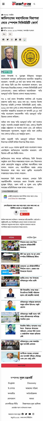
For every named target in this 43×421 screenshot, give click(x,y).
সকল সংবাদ (21, 365)
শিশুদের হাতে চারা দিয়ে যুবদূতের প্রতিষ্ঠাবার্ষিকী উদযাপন (28, 245)
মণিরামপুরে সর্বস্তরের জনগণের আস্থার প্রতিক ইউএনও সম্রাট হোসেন (30, 304)
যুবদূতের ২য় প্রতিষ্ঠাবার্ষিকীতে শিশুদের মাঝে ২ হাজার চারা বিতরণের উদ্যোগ (30, 269)
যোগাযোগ (11, 398)
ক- (10, 34)
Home (5, 15)
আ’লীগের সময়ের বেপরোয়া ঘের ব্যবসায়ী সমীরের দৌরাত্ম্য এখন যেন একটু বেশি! (30, 356)
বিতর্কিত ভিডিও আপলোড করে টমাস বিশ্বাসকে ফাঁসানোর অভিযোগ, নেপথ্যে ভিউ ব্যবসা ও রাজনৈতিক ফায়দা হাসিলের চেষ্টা (30, 331)
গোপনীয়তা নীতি (11, 404)
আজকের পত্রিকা (32, 388)
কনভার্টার (11, 393)
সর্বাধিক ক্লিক (31, 237)
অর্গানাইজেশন (31, 393)
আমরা (31, 398)
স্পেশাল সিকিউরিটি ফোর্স (9, 191)
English (11, 383)
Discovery (31, 383)
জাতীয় (11, 15)
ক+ (4, 34)
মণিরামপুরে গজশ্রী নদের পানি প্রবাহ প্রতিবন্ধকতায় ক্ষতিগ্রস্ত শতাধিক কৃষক (30, 316)
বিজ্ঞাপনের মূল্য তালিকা (32, 404)
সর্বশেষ (11, 237)
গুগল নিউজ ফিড (13, 199)
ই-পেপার (11, 388)
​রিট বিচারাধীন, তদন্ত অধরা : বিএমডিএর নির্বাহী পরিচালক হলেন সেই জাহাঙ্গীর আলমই (29, 292)
